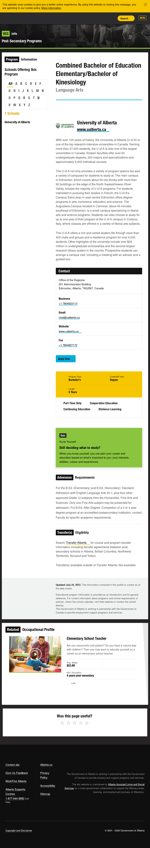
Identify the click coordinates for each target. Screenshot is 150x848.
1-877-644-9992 (14, 798)
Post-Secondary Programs (22, 41)
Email (89, 107)
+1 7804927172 (68, 345)
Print (112, 18)
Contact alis (12, 764)
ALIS (29, 18)
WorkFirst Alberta (15, 781)
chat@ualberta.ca (69, 317)
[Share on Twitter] (58, 107)
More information (51, 8)
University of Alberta (17, 122)
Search (124, 18)
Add (95, 18)
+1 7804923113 (68, 303)
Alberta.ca (46, 764)
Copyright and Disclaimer (18, 830)
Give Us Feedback (16, 773)
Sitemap (45, 794)
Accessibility (47, 785)
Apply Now (64, 358)
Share (87, 18)
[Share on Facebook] (68, 107)
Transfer (76, 542)
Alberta (12, 18)
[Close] (145, 4)
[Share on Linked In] (79, 107)
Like (103, 18)
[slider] (30, 669)
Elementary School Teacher (86, 638)
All (10, 84)
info (10, 34)
